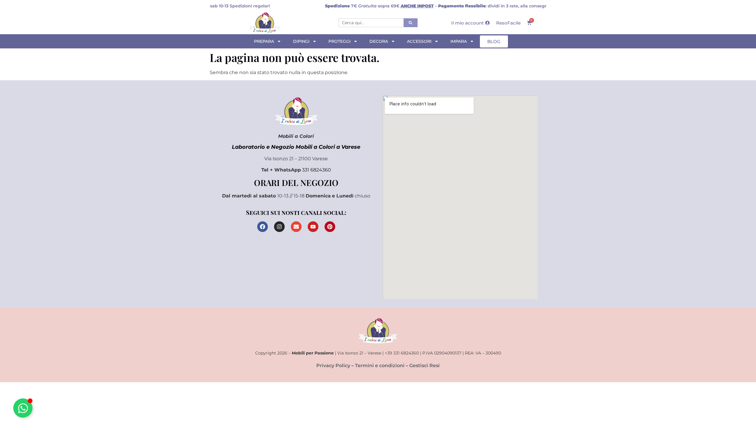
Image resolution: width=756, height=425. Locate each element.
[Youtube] (313, 226)
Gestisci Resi (424, 365)
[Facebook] (262, 226)
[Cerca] (411, 22)
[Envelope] (296, 226)
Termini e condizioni (380, 365)
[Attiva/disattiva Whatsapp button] (22, 408)
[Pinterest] (330, 226)
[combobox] (371, 22)
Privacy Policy (333, 365)
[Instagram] (279, 226)
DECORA (378, 41)
